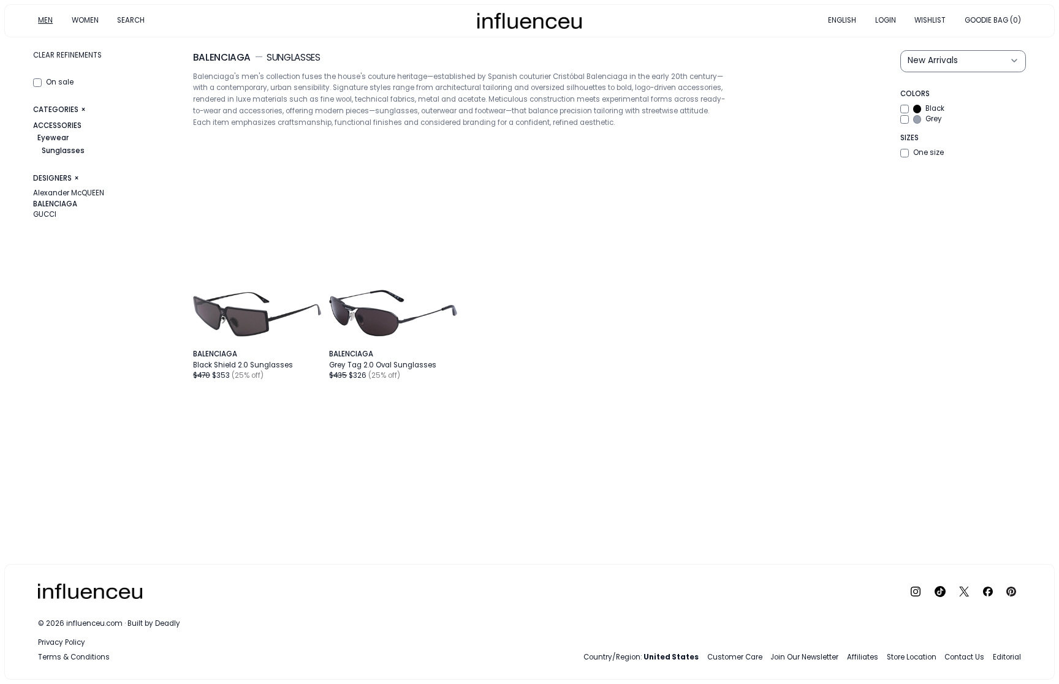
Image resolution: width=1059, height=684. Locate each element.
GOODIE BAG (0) (993, 20)
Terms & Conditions (74, 657)
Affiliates (862, 657)
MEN (45, 20)
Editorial (1007, 657)
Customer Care (734, 657)
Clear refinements (67, 55)
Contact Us (964, 657)
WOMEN (85, 20)
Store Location (911, 657)
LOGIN (885, 20)
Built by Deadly (153, 623)
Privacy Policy (61, 642)
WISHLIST (930, 20)
